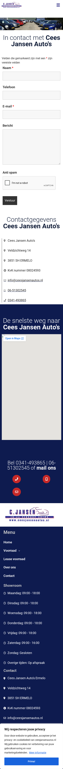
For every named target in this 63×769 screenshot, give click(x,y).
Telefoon (9, 87)
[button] (58, 5)
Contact (9, 576)
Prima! (31, 761)
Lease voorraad (14, 559)
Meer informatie (37, 752)
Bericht (8, 125)
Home (8, 542)
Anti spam (10, 172)
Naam (8, 68)
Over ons (10, 567)
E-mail (8, 106)
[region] (31, 746)
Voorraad (10, 550)
